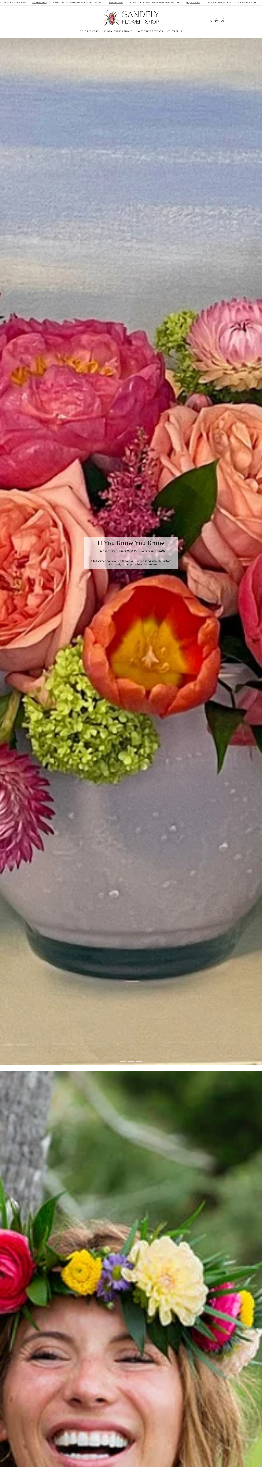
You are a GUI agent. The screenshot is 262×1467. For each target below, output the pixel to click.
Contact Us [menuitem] (174, 31)
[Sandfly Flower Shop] (131, 18)
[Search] (210, 20)
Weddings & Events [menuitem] (150, 31)
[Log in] (223, 20)
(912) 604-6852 (39, 2)
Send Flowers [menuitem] (89, 31)
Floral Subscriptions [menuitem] (118, 31)
